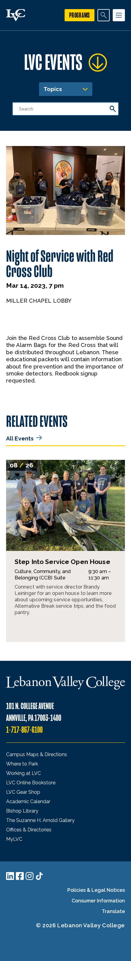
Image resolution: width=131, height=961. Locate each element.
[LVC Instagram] (30, 876)
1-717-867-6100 (24, 730)
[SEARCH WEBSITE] (103, 15)
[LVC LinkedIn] (10, 876)
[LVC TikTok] (39, 876)
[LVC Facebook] (20, 876)
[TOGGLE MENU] (119, 15)
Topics (53, 89)
